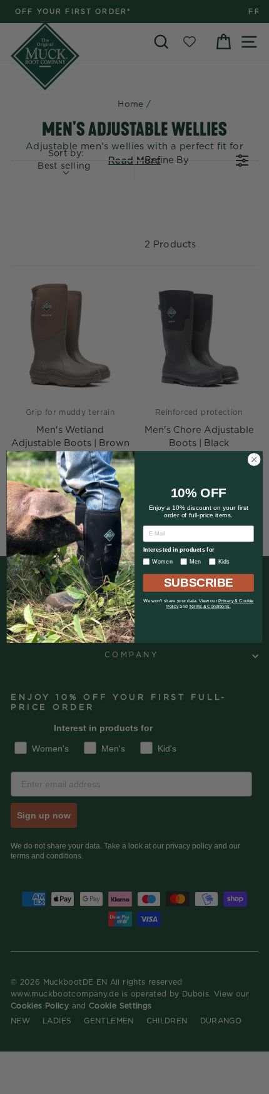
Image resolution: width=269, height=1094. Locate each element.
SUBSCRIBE (198, 583)
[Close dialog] (254, 459)
